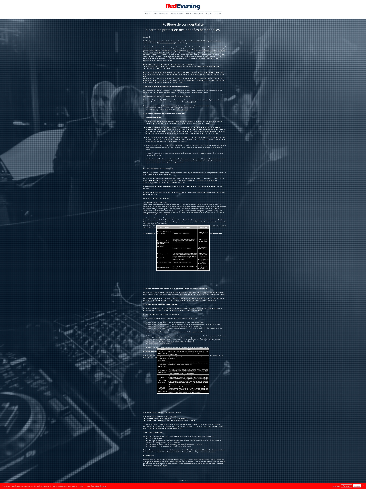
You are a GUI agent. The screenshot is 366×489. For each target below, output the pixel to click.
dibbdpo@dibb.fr (190, 102)
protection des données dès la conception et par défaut (202, 78)
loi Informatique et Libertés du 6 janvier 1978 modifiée (203, 53)
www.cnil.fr (192, 426)
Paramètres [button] (336, 486)
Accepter (357, 486)
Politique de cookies (100, 486)
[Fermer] (364, 485)
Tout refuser (346, 486)
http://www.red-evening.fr (165, 43)
